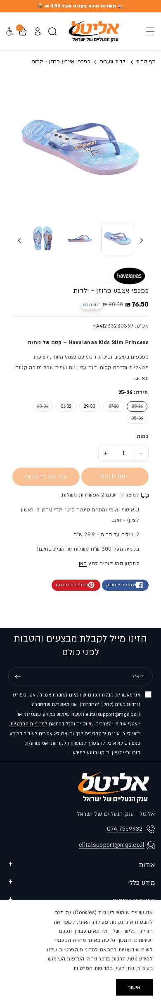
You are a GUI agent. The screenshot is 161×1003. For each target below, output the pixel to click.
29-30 (89, 406)
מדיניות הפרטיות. (27, 724)
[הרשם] (18, 677)
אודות (147, 865)
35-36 (135, 418)
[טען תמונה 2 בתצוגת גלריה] (80, 238)
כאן (83, 563)
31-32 (66, 406)
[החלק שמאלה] (142, 240)
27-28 (110, 406)
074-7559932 (124, 829)
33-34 (40, 406)
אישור (134, 987)
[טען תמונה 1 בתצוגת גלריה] (117, 238)
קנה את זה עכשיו (46, 476)
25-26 (135, 406)
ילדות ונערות (113, 61)
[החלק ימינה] (19, 240)
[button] (148, 31)
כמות (143, 436)
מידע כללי (141, 882)
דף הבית (145, 61)
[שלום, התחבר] (38, 31)
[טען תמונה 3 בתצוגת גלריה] (42, 238)
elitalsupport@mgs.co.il (111, 845)
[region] (80, 951)
